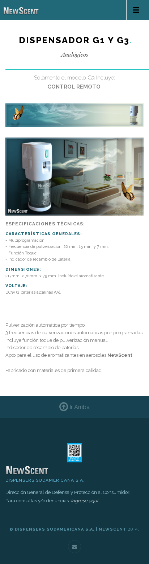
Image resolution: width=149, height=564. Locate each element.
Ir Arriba (79, 407)
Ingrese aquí (84, 500)
